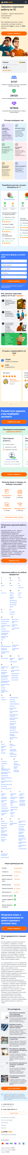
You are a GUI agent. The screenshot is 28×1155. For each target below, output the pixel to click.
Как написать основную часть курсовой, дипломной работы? (17, 1014)
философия (4, 825)
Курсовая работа (7, 495)
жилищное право (12, 659)
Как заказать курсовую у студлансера (17, 1038)
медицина (12, 705)
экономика (21, 826)
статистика (4, 805)
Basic (11, 580)
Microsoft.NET (13, 604)
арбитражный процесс (4, 637)
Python (20, 597)
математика (13, 701)
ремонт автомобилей (17, 764)
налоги (2, 744)
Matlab (11, 595)
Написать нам (14, 1113)
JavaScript (20, 587)
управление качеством (22, 801)
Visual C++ (12, 614)
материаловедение (14, 703)
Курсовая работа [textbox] (6, 269)
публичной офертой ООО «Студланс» (9, 286)
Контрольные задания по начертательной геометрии (9, 214)
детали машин (4, 658)
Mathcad (12, 592)
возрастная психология (4, 649)
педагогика (4, 761)
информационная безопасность (5, 681)
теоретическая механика (14, 797)
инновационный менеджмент (5, 676)
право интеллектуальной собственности (5, 769)
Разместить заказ (14, 422)
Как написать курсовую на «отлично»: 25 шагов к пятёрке (18, 1064)
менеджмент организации (13, 727)
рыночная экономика (16, 771)
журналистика (13, 661)
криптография (14, 677)
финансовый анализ (4, 831)
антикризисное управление (4, 633)
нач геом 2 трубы (7, 224)
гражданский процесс (15, 645)
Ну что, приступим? (14, 1088)
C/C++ (19, 580)
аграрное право (5, 621)
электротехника (22, 848)
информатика (4, 678)
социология (4, 803)
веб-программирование (6, 645)
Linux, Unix (3, 592)
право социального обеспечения (6, 773)
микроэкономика (14, 732)
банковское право (15, 625)
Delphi (2, 585)
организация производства (13, 750)
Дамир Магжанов (11, 459)
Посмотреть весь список (14, 517)
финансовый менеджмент (4, 834)
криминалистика (15, 673)
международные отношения (14, 715)
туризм (12, 815)
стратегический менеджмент (5, 810)
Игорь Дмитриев (9, 199)
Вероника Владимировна (14, 380)
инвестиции (4, 670)
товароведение (14, 807)
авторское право (5, 619)
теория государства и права (13, 802)
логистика (3, 699)
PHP (19, 595)
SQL (2, 612)
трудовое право (12, 813)
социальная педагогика (4, 797)
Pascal (19, 592)
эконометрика (22, 824)
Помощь (3, 1125)
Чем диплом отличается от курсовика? (17, 1076)
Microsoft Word (13, 602)
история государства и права (4, 691)
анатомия (3, 629)
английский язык (5, 631)
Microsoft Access (12, 597)
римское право (16, 767)
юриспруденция (5, 857)
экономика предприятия (21, 836)
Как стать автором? (6, 1120)
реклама (16, 761)
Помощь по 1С (14, 560)
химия (11, 821)
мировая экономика (12, 735)
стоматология (4, 808)
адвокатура (4, 623)
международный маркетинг (14, 718)
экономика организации (21, 829)
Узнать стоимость (14, 33)
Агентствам (4, 1122)
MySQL (11, 606)
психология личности (6, 788)
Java (19, 585)
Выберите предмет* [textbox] (7, 265)
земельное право (21, 659)
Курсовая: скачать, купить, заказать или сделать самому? (16, 1026)
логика (2, 697)
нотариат (3, 752)
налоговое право (3, 747)
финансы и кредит (3, 840)
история (3, 687)
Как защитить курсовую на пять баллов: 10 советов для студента (18, 1050)
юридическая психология (4, 854)
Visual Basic (12, 612)
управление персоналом (22, 804)
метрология (13, 730)
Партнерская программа (8, 1117)
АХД (2, 639)
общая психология (12, 744)
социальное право (4, 801)
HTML (11, 585)
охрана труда (13, 756)
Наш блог (3, 1128)
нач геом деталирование (7, 235)
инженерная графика (4, 673)
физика (3, 821)
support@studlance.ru (10, 1109)
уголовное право (21, 794)
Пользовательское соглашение (8, 1134)
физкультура (4, 823)
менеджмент (13, 721)
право (2, 765)
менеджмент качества (13, 724)
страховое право (3, 814)
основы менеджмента (13, 753)
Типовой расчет (6, 508)
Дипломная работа (19, 508)
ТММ (11, 805)
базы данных (15, 619)
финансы (3, 837)
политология (4, 763)
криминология (14, 675)
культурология (14, 679)
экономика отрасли (21, 832)
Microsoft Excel (13, 600)
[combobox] (14, 265)
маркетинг (12, 699)
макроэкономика (14, 697)
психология (4, 786)
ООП (11, 747)
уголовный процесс (21, 797)
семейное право (3, 794)
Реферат (19, 495)
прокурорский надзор (6, 784)
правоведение (4, 775)
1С (1, 580)
